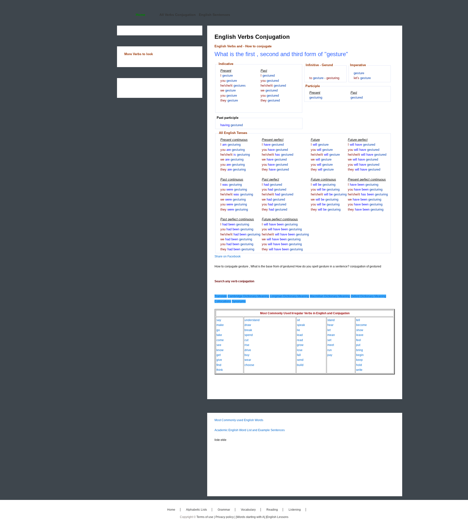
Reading (272, 509)
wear (247, 360)
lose (299, 350)
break (248, 330)
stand (331, 320)
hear (330, 325)
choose (249, 365)
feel (358, 340)
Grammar (224, 509)
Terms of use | (205, 517)
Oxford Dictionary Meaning (368, 296)
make (220, 325)
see (218, 345)
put (358, 345)
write (359, 370)
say (218, 320)
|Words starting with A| (251, 517)
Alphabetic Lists (196, 509)
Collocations (222, 301)
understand (252, 320)
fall (299, 355)
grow (300, 345)
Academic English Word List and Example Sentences (249, 430)
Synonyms (239, 301)
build (300, 365)
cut (246, 340)
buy (246, 355)
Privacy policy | (225, 517)
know (220, 350)
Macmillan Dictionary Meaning (330, 296)
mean (331, 335)
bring (359, 350)
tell (358, 320)
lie (298, 330)
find (218, 365)
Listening (295, 509)
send (300, 360)
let (329, 330)
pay (329, 355)
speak (301, 325)
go (218, 330)
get (218, 355)
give (219, 360)
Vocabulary (248, 509)
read (300, 340)
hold (359, 365)
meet (330, 345)
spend (248, 335)
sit (298, 320)
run (329, 350)
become (361, 325)
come (220, 340)
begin (360, 355)
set (329, 340)
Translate (220, 296)
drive (247, 350)
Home (140, 15)
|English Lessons (277, 517)
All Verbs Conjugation (177, 15)
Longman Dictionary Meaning (289, 296)
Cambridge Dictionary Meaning (248, 296)
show (359, 330)
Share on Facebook (227, 256)
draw (247, 325)
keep (359, 360)
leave (359, 335)
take (219, 335)
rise (246, 345)
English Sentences (214, 15)
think (219, 370)
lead (300, 335)
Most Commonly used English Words (238, 420)
